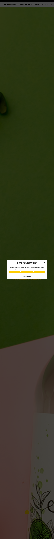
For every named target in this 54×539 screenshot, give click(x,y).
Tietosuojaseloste (27, 276)
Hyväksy (14, 272)
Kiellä (26, 272)
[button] (44, 262)
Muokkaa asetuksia (39, 272)
